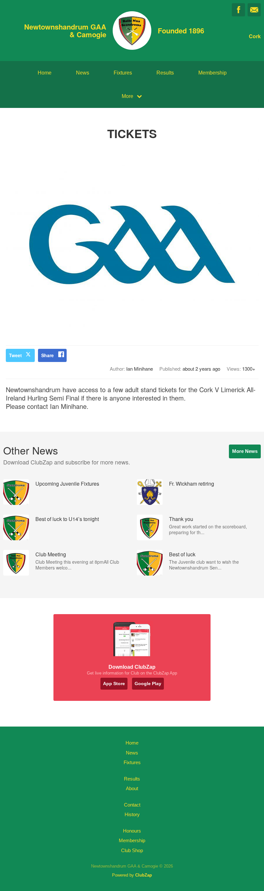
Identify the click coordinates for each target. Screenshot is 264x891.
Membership (212, 72)
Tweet (15, 355)
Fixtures (123, 72)
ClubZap (143, 875)
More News (245, 451)
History (132, 814)
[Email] (254, 9)
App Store (114, 683)
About (132, 788)
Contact (132, 804)
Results (165, 72)
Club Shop (132, 850)
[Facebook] (238, 9)
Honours (132, 831)
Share (47, 355)
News (82, 72)
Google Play (148, 683)
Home (45, 72)
